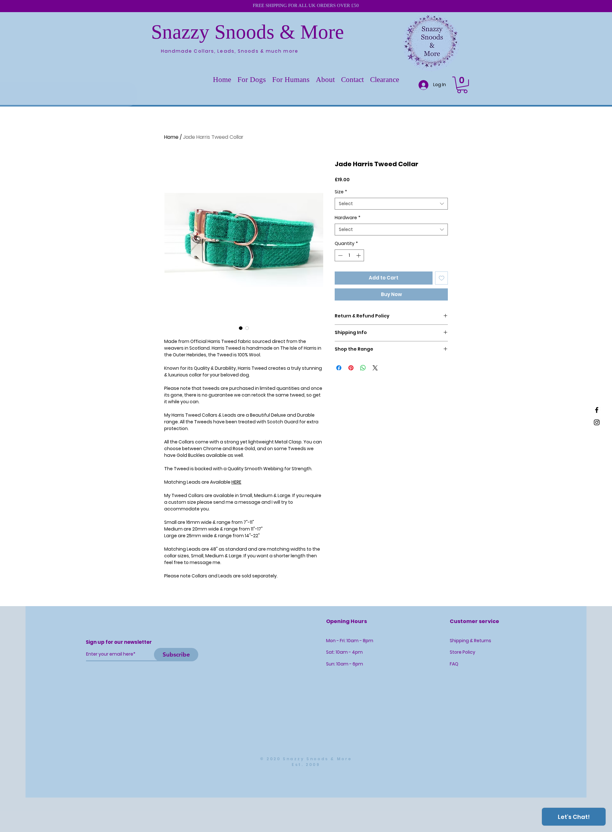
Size (341, 192)
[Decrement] (340, 255)
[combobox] (391, 204)
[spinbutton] (349, 255)
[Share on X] (375, 368)
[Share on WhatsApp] (363, 368)
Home (171, 137)
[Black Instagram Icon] (597, 422)
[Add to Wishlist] (441, 278)
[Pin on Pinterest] (351, 368)
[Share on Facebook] (339, 368)
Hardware (348, 218)
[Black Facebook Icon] (597, 410)
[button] (251, 79)
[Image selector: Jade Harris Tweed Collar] (240, 328)
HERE (236, 482)
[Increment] (359, 255)
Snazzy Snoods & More (247, 32)
